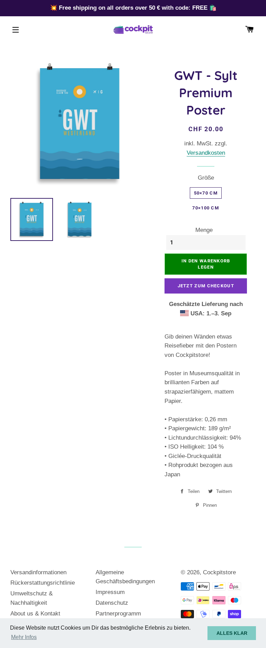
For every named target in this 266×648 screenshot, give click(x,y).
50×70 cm (206, 193)
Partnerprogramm (118, 613)
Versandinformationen (38, 572)
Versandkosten (206, 153)
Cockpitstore (219, 572)
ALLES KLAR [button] (231, 633)
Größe (206, 177)
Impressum (110, 592)
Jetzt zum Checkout (206, 285)
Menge (204, 230)
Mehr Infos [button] (24, 637)
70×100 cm (205, 207)
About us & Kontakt (35, 613)
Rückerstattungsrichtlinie (42, 582)
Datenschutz (112, 603)
